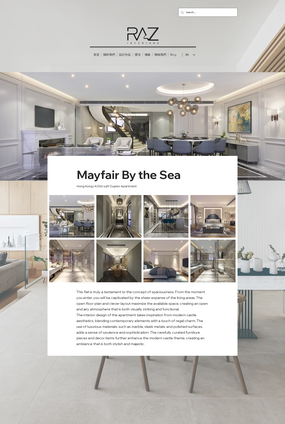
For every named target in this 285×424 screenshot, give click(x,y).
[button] (125, 54)
